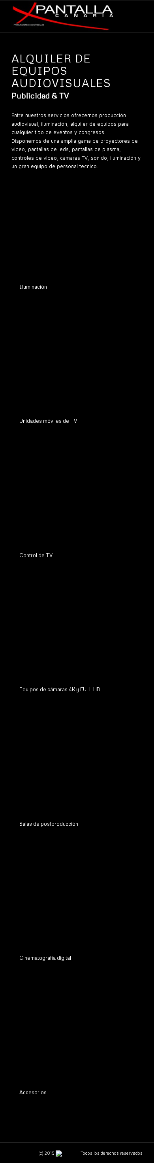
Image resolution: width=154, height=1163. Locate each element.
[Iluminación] (75, 225)
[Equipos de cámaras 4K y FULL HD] (75, 628)
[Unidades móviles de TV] (75, 359)
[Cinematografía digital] (75, 896)
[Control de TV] (75, 494)
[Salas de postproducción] (75, 762)
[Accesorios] (75, 1030)
